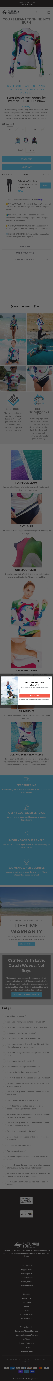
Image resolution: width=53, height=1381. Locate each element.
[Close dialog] (49, 678)
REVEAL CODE (34, 695)
